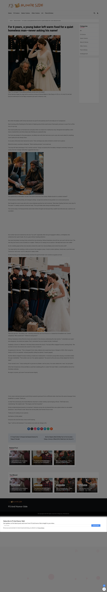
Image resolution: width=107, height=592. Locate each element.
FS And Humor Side (17, 506)
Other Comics (36, 13)
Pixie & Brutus (49, 13)
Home (10, 13)
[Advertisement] (42, 109)
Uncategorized (84, 53)
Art (42, 13)
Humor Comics (25, 13)
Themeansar (66, 513)
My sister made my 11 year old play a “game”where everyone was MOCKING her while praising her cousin (64, 463)
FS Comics (16, 13)
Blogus (59, 513)
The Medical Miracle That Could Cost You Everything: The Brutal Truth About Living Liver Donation (41, 463)
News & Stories (84, 42)
